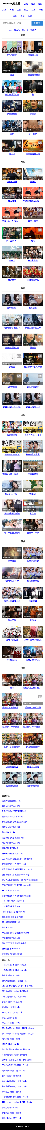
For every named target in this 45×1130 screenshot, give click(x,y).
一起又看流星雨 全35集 (11, 891)
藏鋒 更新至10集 (8, 832)
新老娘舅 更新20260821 (11, 949)
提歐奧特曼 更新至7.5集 (11, 801)
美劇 (33, 10)
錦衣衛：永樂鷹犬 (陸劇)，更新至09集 (17, 1060)
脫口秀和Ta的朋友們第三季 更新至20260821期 (20, 880)
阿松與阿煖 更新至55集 (11, 922)
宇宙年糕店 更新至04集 (11, 938)
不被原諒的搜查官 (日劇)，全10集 (15, 1097)
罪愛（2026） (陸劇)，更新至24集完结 (17, 1102)
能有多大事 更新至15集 (11, 827)
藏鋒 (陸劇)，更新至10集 (11, 1118)
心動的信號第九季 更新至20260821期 (16, 896)
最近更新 (16, 30)
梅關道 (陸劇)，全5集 (10, 1044)
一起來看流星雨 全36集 (11, 906)
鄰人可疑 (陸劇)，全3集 (11, 1039)
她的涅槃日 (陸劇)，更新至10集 (14, 1081)
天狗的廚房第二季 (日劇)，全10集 (15, 1065)
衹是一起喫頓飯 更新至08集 (13, 854)
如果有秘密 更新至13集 (11, 806)
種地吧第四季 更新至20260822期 (14, 822)
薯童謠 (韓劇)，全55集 (11, 975)
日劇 (12, 10)
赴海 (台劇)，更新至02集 (11, 1076)
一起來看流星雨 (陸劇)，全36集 (14, 970)
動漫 (30, 16)
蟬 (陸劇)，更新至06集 (11, 1007)
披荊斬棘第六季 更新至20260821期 (15, 875)
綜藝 (22, 16)
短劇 (41, 10)
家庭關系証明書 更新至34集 (13, 917)
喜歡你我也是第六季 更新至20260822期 (17, 869)
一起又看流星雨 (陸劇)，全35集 (14, 965)
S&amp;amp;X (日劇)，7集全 (13, 1012)
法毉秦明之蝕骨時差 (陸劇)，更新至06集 (18, 986)
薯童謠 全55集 (7, 928)
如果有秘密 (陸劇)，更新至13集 (14, 997)
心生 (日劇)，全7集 (9, 1018)
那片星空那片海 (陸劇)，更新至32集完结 (18, 1034)
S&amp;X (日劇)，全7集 (11, 1023)
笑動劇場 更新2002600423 (12, 954)
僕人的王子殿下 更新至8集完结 (14, 943)
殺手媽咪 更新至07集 (10, 848)
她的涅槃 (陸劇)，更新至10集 (13, 1071)
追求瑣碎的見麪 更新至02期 (13, 838)
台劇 (40, 4)
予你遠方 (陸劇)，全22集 (11, 1092)
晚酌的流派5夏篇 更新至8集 (13, 817)
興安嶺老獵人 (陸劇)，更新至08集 (15, 991)
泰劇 (19, 10)
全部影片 (32, 30)
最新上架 (24, 30)
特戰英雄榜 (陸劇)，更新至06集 (14, 981)
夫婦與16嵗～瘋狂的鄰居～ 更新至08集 (17, 859)
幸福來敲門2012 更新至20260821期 (15, 933)
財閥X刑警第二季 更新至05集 (13, 912)
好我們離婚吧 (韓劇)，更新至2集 (14, 1055)
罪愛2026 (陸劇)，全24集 (11, 1113)
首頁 (26, 4)
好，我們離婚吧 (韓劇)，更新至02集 (16, 1049)
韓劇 (4, 10)
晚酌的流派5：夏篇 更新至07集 (14, 811)
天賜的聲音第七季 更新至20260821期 (16, 885)
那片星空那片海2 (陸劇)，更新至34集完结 (18, 1028)
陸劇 (33, 4)
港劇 (26, 10)
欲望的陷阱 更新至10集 (11, 843)
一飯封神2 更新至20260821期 (13, 901)
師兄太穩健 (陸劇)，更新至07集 (14, 1086)
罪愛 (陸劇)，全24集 (10, 1108)
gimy (10, 30)
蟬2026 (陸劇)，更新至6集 (12, 1002)
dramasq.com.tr (22, 1126)
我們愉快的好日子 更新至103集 (14, 864)
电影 (15, 16)
